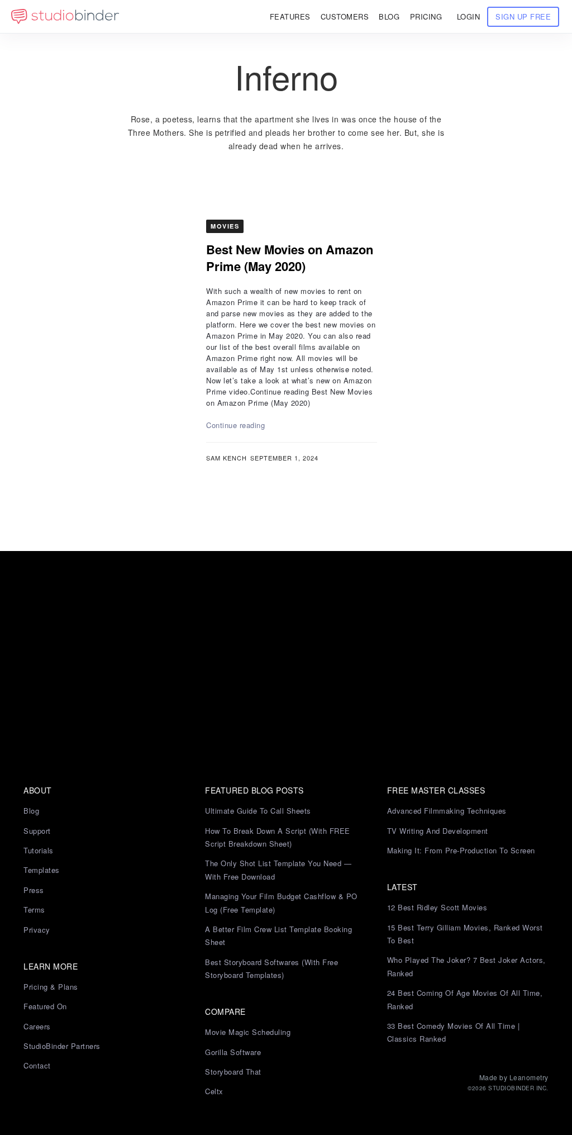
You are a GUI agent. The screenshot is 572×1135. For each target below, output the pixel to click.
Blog (31, 810)
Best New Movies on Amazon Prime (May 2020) (289, 257)
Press (33, 890)
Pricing (426, 16)
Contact (37, 1065)
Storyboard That (233, 1071)
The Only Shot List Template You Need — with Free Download (278, 869)
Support (37, 830)
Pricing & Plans (50, 986)
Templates (41, 870)
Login (468, 16)
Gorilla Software (233, 1052)
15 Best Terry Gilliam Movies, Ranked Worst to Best (465, 934)
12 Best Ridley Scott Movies (437, 907)
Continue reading (235, 425)
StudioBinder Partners (62, 1046)
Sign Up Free (523, 16)
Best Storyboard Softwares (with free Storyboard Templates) (271, 968)
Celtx (214, 1091)
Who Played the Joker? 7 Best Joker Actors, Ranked (466, 966)
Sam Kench (226, 457)
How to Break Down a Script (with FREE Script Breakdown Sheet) (277, 837)
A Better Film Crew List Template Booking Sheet (278, 935)
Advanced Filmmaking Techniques (447, 810)
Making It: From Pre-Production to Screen (461, 850)
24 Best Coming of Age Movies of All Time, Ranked (465, 999)
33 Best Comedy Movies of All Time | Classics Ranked (453, 1032)
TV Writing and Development (437, 830)
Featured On (45, 1006)
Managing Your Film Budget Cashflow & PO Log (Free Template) (281, 902)
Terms (34, 909)
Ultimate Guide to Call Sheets (258, 810)
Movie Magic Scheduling (247, 1032)
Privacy (36, 929)
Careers (37, 1026)
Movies (225, 226)
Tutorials (38, 850)
